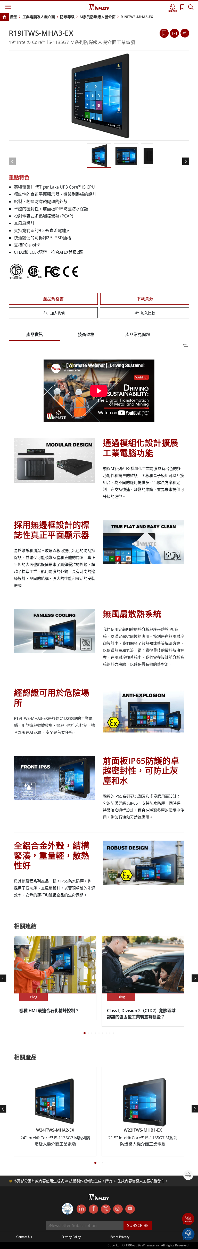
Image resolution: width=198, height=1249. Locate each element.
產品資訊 (34, 334)
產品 (13, 16)
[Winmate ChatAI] (188, 1234)
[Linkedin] (81, 1209)
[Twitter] (105, 1208)
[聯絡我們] (174, 33)
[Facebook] (93, 1209)
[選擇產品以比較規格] (99, 313)
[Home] (4, 17)
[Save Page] (164, 32)
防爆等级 (67, 16)
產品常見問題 (137, 334)
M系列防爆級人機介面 (98, 16)
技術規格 (86, 334)
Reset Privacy (119, 1237)
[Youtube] (130, 1209)
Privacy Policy (71, 1237)
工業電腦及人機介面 (38, 16)
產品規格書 (53, 299)
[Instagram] (118, 1209)
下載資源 (145, 299)
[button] (188, 1219)
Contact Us (24, 1237)
